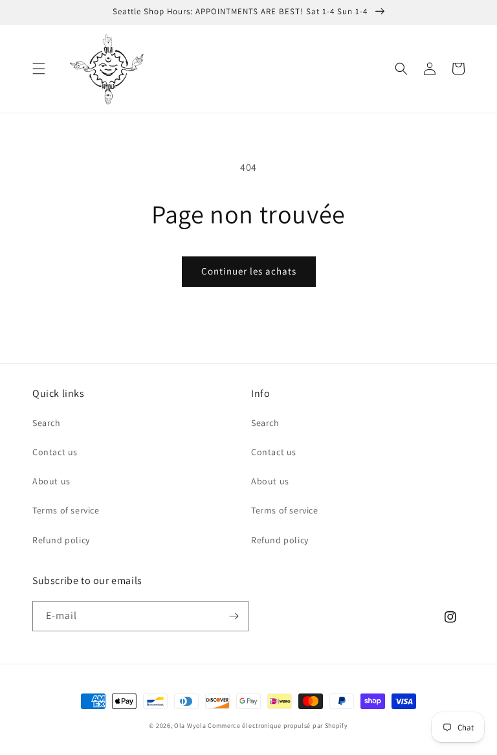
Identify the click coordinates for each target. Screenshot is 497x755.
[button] (39, 68)
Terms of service (66, 510)
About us (51, 481)
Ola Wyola (190, 725)
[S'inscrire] (233, 616)
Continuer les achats (248, 271)
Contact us (55, 452)
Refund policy (61, 540)
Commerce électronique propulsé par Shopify (278, 725)
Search (46, 423)
